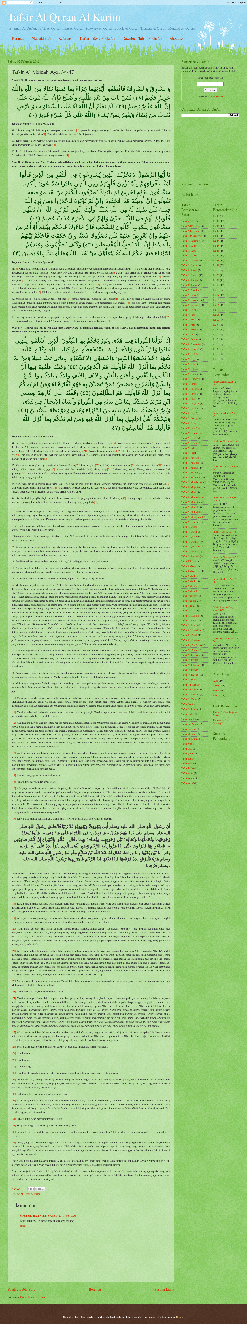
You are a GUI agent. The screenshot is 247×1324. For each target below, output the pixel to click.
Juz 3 (215, 324)
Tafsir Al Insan (188, 398)
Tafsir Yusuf (187, 783)
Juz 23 (216, 290)
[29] (160, 465)
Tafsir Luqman (188, 729)
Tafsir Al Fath (188, 324)
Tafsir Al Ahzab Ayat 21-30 (225, 580)
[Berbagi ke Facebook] (39, 1189)
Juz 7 (215, 349)
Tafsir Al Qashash (190, 541)
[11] (24, 280)
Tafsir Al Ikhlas (189, 383)
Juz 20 (216, 275)
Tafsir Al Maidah (33, 1193)
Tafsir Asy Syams (190, 640)
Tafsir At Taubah (189, 674)
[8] (114, 272)
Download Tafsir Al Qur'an (142, 38)
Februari (217, 690)
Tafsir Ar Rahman (190, 615)
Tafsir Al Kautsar (190, 443)
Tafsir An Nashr (189, 595)
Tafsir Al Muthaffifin (191, 512)
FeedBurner (217, 96)
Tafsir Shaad (187, 763)
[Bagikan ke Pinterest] (43, 1189)
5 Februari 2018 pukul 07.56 (62, 1215)
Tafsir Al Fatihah (189, 329)
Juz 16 (216, 250)
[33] (167, 483)
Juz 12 (216, 231)
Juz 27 (216, 309)
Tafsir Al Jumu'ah (190, 428)
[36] (124, 498)
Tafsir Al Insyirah (190, 408)
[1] (77, 130)
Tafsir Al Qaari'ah (190, 522)
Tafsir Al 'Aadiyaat (190, 240)
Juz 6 (21, 1193)
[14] (67, 298)
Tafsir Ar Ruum (189, 620)
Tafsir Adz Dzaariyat (191, 235)
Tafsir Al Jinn (188, 423)
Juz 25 (216, 300)
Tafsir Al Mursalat (190, 507)
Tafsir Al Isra (188, 413)
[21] (85, 451)
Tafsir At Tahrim (189, 659)
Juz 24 (216, 295)
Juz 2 (215, 270)
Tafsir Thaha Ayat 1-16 (224, 531)
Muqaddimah (41, 38)
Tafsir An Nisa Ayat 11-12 (226, 441)
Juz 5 (215, 339)
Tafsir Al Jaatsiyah (190, 418)
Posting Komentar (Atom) (33, 1297)
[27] (97, 465)
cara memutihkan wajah (33, 1215)
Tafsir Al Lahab (189, 448)
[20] (153, 443)
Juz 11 (216, 226)
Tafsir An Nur (188, 605)
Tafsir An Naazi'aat (190, 571)
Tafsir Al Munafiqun (191, 502)
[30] (52, 469)
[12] (97, 284)
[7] (131, 268)
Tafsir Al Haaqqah (190, 349)
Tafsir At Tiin (188, 679)
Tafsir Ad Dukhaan (190, 226)
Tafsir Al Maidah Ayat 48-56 (226, 640)
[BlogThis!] (33, 1189)
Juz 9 (215, 359)
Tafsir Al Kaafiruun (191, 433)
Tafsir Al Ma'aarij (190, 457)
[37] (96, 502)
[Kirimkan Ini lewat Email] (29, 1189)
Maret (216, 685)
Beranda (18, 38)
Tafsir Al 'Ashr (188, 250)
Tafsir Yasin (187, 773)
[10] (158, 276)
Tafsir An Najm (189, 585)
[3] (44, 134)
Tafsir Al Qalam (189, 531)
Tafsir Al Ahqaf (189, 265)
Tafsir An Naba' (189, 576)
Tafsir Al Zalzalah (190, 556)
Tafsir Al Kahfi (188, 438)
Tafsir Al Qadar (189, 526)
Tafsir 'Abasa (187, 221)
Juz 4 (215, 334)
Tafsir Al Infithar (189, 393)
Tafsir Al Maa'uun (190, 462)
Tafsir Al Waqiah (189, 551)
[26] (78, 465)
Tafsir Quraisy (188, 753)
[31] (109, 469)
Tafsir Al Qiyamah (190, 546)
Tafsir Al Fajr (188, 314)
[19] (114, 443)
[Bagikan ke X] (36, 1189)
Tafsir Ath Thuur (189, 689)
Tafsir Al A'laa (188, 255)
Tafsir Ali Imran (189, 561)
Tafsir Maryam (188, 734)
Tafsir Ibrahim (188, 719)
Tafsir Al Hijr (188, 369)
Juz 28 (216, 314)
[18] (108, 321)
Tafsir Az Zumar (189, 699)
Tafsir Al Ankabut (190, 290)
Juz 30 (216, 329)
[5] (67, 155)
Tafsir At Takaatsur (190, 665)
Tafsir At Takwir (189, 669)
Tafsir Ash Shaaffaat (191, 630)
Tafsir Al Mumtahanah (192, 497)
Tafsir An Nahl (188, 581)
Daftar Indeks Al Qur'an (97, 38)
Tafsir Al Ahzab (189, 270)
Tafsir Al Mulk (188, 492)
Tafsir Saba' (187, 758)
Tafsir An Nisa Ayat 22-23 (226, 556)
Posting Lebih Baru (21, 1289)
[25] (46, 458)
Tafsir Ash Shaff (189, 635)
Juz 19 (216, 265)
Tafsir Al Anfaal (189, 285)
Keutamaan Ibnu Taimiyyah (221, 722)
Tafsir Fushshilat (189, 709)
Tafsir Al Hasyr (189, 364)
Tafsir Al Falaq (188, 319)
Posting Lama (164, 1289)
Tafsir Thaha (187, 768)
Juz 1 (215, 216)
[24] (87, 454)
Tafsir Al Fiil (187, 334)
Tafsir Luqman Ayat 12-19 (225, 383)
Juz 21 (216, 280)
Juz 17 (216, 255)
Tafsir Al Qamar (189, 536)
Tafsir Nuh (186, 743)
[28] (133, 465)
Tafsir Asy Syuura (190, 650)
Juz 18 (216, 260)
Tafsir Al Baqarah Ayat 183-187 (224, 499)
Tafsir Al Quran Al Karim (64, 16)
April (215, 680)
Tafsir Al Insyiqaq (190, 403)
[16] (127, 302)
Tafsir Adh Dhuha (190, 231)
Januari (216, 695)
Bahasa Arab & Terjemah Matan (225, 714)
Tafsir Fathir (187, 704)
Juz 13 (216, 235)
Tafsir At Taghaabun (191, 655)
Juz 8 (215, 354)
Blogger (179, 1317)
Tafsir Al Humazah (190, 378)
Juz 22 (216, 285)
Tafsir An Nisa (188, 600)
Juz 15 (216, 245)
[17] (167, 317)
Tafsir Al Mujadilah (191, 487)
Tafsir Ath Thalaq (190, 684)
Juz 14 (216, 240)
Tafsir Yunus (187, 778)
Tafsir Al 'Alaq (188, 245)
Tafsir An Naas (188, 566)
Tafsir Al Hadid (189, 354)
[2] (110, 130)
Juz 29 (216, 319)
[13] (39, 292)
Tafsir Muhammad (190, 738)
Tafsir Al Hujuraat (190, 374)
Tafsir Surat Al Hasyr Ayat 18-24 (223, 608)
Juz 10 (216, 221)
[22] (118, 451)
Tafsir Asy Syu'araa (191, 645)
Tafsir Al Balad (189, 295)
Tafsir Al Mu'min (190, 472)
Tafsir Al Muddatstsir (192, 482)
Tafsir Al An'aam (189, 275)
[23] (17, 454)
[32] (23, 473)
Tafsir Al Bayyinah (190, 305)
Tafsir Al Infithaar (190, 388)
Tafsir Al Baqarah (190, 300)
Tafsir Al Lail (188, 452)
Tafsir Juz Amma (189, 724)
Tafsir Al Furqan (189, 339)
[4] (54, 144)
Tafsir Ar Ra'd (188, 610)
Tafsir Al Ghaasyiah (191, 344)
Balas (23, 1225)
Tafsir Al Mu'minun (191, 477)
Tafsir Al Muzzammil (192, 517)
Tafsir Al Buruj (189, 309)
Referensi (66, 38)
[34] (54, 487)
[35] (104, 487)
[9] (48, 276)
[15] (117, 298)
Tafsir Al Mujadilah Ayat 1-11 (225, 468)
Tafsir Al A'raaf (189, 260)
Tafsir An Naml (189, 591)
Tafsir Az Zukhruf (190, 694)
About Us (177, 38)
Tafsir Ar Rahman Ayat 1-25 (226, 414)
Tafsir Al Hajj (188, 359)
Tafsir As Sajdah (189, 625)
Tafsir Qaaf (187, 748)
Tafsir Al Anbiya (189, 280)
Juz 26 (216, 305)
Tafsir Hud (186, 714)
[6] (16, 268)
